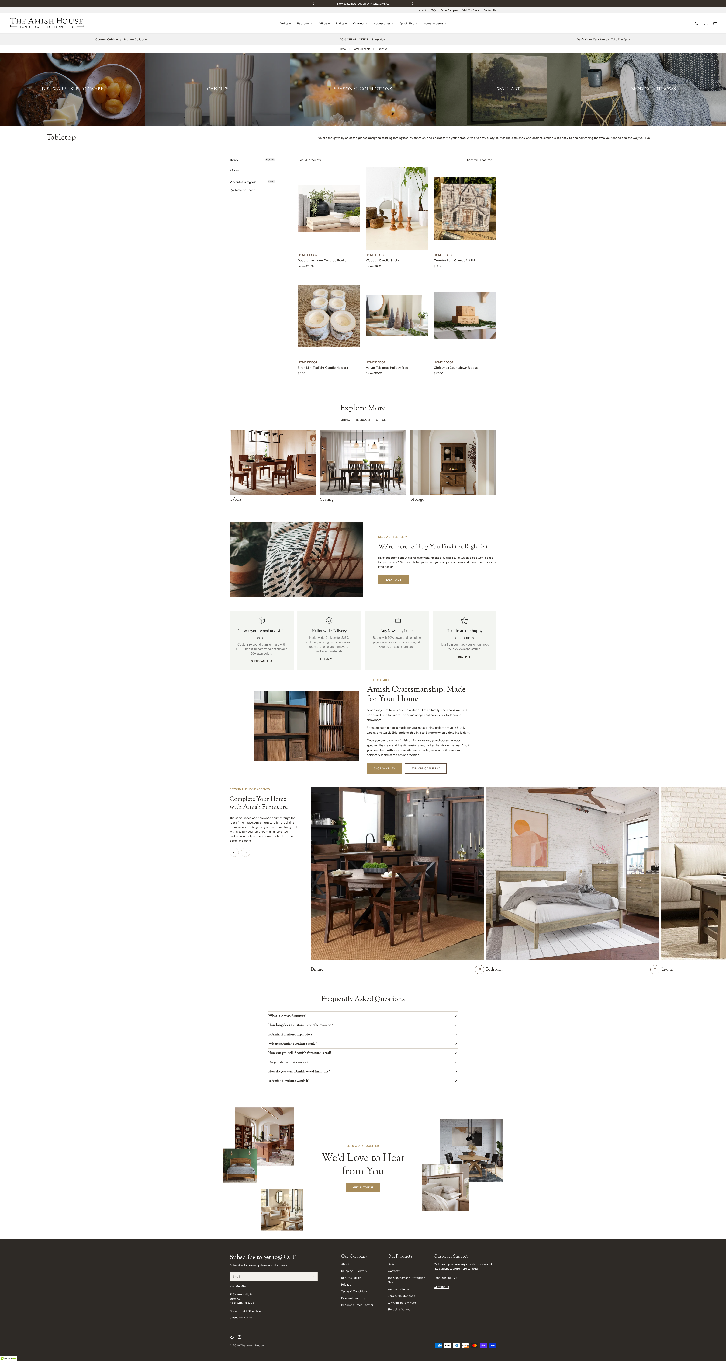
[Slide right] (245, 852)
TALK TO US (393, 580)
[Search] (697, 23)
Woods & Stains (398, 1289)
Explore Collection (136, 39)
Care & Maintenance (401, 1296)
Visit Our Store (470, 10)
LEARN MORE (329, 659)
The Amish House (252, 1345)
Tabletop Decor (244, 190)
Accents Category (243, 182)
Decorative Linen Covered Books (322, 260)
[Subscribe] (313, 1277)
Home (342, 49)
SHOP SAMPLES (261, 661)
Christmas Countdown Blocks (456, 368)
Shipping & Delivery (354, 1271)
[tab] (363, 420)
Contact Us (490, 10)
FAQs (433, 10)
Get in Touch (363, 1187)
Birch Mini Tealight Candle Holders (323, 368)
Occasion (237, 170)
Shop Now (379, 39)
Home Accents (361, 49)
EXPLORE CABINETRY (426, 768)
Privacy (346, 1284)
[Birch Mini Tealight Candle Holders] (329, 315)
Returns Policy (351, 1278)
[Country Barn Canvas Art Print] (465, 208)
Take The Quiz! (621, 39)
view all (270, 159)
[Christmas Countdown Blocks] (465, 315)
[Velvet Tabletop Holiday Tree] (397, 315)
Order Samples (449, 10)
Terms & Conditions (354, 1291)
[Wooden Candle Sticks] (397, 208)
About (422, 10)
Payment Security (353, 1298)
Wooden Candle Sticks (382, 260)
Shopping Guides (399, 1309)
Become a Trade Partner (357, 1305)
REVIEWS (464, 657)
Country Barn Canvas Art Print (456, 260)
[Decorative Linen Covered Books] (329, 208)
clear (271, 181)
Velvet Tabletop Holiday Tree (387, 368)
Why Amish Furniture (402, 1303)
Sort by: (472, 160)
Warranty (394, 1271)
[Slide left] (234, 852)
